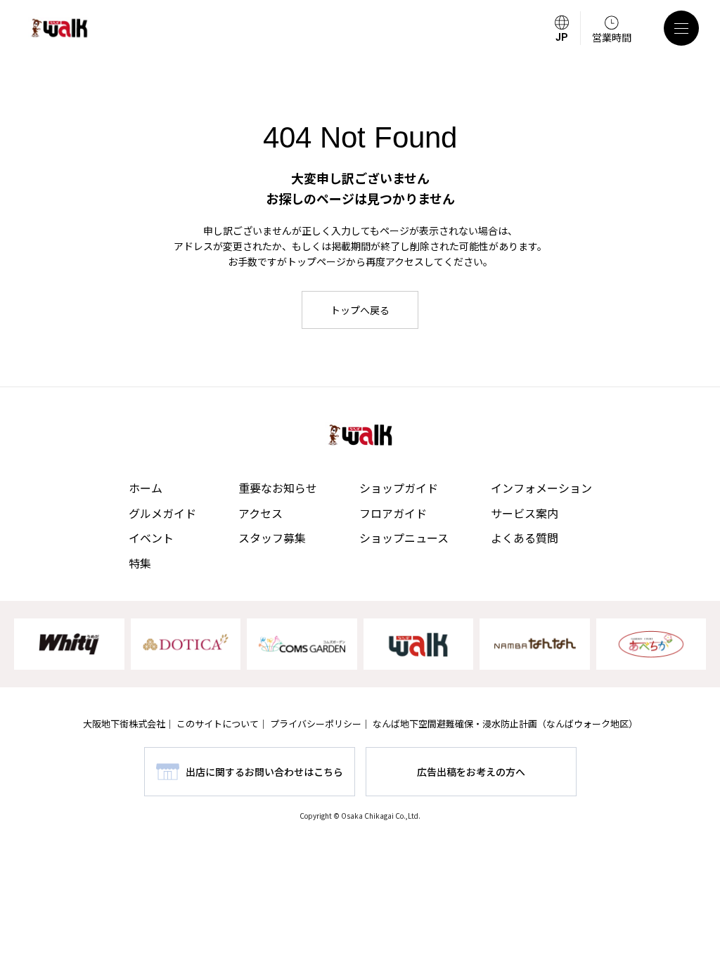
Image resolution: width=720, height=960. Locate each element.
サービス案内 (524, 513)
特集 (140, 562)
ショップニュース (404, 537)
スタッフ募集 (272, 537)
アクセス (260, 513)
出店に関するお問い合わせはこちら (264, 772)
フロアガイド (393, 513)
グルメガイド (162, 513)
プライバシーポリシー (315, 723)
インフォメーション (541, 487)
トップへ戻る (360, 310)
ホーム (145, 487)
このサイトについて (217, 723)
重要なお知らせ (277, 487)
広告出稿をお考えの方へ (471, 772)
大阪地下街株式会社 (124, 723)
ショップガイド (398, 487)
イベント (151, 537)
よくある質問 (524, 537)
